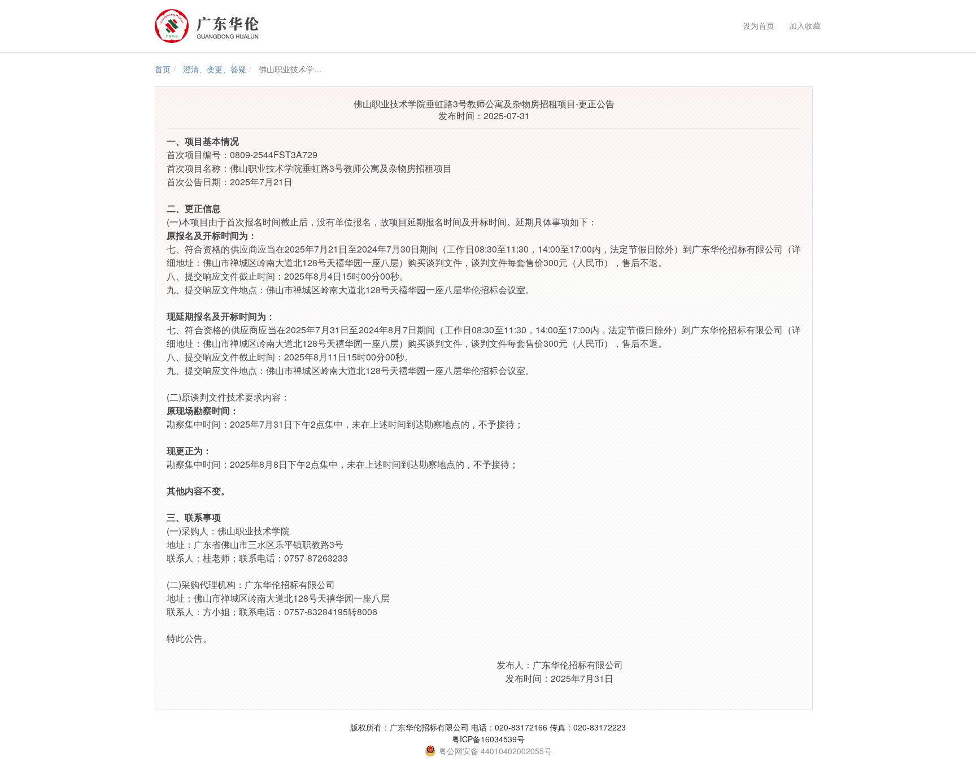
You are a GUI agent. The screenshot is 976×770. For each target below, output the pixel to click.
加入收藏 (803, 25)
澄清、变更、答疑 (214, 69)
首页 (163, 69)
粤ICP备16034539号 (488, 739)
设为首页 (756, 25)
